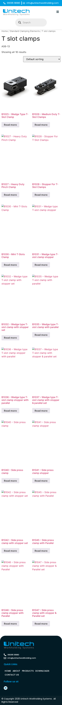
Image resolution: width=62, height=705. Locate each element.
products (28, 670)
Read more (10, 124)
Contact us (12, 674)
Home (5, 31)
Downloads (42, 670)
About (16, 670)
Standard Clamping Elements (25, 31)
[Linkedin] (5, 688)
